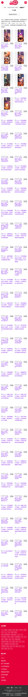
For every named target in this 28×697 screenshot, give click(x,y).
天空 (6, 632)
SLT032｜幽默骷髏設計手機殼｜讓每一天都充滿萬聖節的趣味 (4, 271)
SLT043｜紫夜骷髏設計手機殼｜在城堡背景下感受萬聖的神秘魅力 (18, 137)
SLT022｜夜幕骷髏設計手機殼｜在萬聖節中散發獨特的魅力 (4, 388)
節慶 (14, 641)
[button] (2, 2)
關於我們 (6, 690)
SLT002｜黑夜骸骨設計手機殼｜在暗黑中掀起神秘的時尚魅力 (18, 590)
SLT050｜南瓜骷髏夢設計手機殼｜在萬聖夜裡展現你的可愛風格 (4, 68)
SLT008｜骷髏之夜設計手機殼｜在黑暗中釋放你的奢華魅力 (18, 521)
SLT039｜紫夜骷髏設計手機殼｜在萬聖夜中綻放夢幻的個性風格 (18, 181)
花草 (17, 643)
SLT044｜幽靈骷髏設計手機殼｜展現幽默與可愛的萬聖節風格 (4, 136)
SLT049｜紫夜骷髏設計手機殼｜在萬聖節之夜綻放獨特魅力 (18, 68)
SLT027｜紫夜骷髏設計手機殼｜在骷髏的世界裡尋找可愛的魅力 (18, 318)
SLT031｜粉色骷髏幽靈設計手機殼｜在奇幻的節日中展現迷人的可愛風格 (18, 272)
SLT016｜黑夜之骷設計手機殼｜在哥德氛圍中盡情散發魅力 (18, 432)
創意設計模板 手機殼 (13, 7)
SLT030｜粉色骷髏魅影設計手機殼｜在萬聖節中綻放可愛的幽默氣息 (4, 296)
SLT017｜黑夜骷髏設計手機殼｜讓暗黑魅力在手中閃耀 (4, 432)
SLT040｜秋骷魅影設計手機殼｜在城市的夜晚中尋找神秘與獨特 (4, 181)
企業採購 (3, 680)
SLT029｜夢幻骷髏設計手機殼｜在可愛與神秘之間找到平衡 (18, 295)
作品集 (3, 677)
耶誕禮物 (6, 643)
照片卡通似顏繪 (5, 663)
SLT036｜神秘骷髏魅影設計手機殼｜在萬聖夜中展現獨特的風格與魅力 (4, 227)
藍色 (11, 646)
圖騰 (25, 629)
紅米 (20, 641)
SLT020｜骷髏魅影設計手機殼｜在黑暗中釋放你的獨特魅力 (18, 388)
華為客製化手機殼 (5, 646)
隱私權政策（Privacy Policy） (14, 691)
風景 (2, 648)
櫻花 (2, 639)
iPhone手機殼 (4, 629)
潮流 (10, 639)
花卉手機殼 (12, 643)
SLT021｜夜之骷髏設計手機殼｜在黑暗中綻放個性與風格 (4, 613)
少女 (21, 634)
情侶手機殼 (4, 636)
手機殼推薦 (17, 636)
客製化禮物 (13, 634)
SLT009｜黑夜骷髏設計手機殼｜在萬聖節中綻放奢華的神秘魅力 (4, 521)
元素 (13, 629)
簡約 (17, 641)
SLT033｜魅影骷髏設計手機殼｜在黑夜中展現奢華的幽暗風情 (18, 249)
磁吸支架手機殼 (5, 641)
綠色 (2, 643)
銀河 (20, 646)
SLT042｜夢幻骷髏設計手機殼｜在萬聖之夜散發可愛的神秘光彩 (4, 159)
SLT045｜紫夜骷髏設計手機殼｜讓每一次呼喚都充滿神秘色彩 (18, 113)
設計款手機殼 (4, 674)
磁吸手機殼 (17, 639)
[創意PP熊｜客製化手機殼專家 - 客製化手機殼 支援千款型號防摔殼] (14, 2)
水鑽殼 (6, 639)
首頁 (5, 7)
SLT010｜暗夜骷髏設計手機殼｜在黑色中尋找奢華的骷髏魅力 (18, 498)
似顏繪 (9, 629)
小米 (18, 634)
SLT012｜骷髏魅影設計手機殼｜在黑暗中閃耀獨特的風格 (18, 476)
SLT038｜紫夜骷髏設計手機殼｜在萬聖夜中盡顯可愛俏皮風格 (4, 204)
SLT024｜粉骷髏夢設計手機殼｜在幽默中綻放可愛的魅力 (4, 364)
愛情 (8, 636)
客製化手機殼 (14, 632)
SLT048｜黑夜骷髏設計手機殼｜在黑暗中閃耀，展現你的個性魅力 (4, 91)
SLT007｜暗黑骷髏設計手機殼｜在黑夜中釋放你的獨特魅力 (4, 543)
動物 (17, 629)
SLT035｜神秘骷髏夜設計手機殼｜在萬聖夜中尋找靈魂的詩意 (18, 226)
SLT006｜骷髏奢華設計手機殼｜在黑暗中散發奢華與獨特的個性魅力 (18, 544)
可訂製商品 (4, 669)
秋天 (10, 641)
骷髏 (6, 648)
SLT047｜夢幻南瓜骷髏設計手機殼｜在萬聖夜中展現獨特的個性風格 (18, 91)
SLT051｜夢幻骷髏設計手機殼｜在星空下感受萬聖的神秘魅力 (18, 46)
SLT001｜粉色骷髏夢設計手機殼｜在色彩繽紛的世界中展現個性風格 (18, 614)
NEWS (2, 658)
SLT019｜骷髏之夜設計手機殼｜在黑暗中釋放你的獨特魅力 (4, 410)
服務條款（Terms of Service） (16, 690)
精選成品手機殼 (5, 672)
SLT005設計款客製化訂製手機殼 (4, 565)
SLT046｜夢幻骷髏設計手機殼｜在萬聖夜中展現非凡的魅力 (4, 113)
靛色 (23, 646)
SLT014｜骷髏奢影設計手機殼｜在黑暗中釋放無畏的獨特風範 (18, 454)
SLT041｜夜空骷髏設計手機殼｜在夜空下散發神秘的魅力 (18, 159)
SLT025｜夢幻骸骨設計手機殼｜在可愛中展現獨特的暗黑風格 (18, 341)
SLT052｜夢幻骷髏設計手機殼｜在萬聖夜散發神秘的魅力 (4, 46)
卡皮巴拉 (21, 629)
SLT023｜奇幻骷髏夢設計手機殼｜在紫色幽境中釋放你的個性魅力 (18, 365)
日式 (22, 636)
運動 (17, 646)
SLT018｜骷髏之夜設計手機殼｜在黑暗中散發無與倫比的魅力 (18, 410)
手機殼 (12, 636)
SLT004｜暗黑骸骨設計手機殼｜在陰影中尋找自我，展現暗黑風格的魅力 (18, 567)
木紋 (25, 636)
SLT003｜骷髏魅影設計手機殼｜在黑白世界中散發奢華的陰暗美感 (4, 591)
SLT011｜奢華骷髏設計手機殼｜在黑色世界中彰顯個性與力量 (4, 498)
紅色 (23, 641)
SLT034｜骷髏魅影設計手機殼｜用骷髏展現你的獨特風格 (4, 249)
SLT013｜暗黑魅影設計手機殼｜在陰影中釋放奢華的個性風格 (4, 476)
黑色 (9, 648)
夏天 (2, 632)
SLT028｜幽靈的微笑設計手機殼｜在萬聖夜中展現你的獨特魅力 (4, 318)
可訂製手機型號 (5, 666)
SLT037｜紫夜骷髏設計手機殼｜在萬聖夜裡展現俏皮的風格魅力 (18, 204)
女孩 (9, 632)
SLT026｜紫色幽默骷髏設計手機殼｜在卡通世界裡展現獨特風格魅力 (4, 342)
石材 (13, 639)
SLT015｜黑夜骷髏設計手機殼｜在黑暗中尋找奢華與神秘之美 (4, 454)
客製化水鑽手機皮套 (6, 634)
